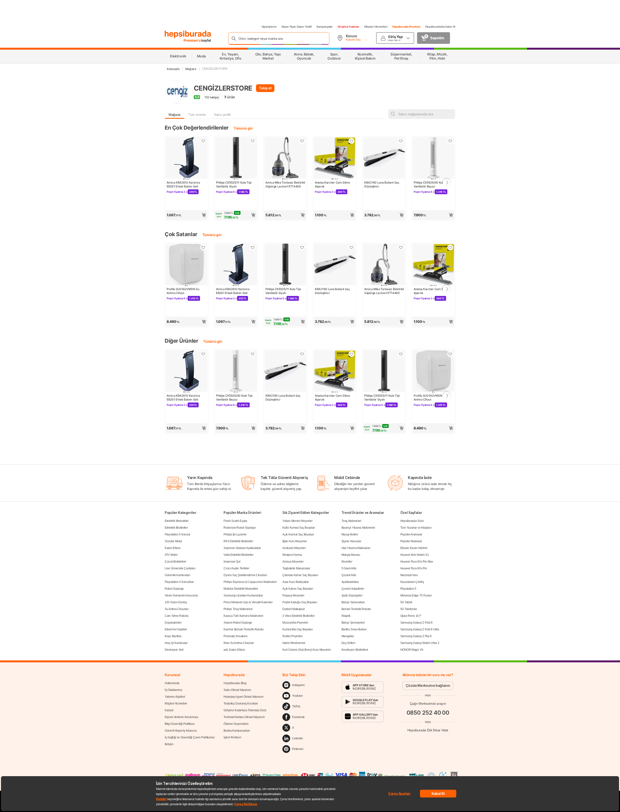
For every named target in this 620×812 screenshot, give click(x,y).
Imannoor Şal (232, 561)
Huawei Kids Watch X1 (414, 555)
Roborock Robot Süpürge (240, 527)
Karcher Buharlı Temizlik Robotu (244, 629)
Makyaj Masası (350, 555)
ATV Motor (171, 555)
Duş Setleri (348, 643)
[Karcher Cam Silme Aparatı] (335, 158)
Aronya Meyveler (293, 561)
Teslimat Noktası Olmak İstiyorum (244, 717)
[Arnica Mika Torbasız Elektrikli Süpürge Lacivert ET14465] (285, 158)
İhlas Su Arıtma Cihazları (239, 643)
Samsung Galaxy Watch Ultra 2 (419, 643)
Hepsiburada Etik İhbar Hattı (427, 730)
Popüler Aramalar (411, 534)
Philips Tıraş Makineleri (238, 609)
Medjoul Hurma (292, 555)
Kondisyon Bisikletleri (354, 649)
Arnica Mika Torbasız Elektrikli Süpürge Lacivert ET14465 (285, 184)
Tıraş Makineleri (351, 521)
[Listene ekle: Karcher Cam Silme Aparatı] (351, 141)
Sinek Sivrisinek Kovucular (181, 595)
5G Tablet (406, 602)
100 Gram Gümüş (176, 602)
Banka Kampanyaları (237, 730)
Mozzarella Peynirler (295, 622)
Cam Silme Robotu (176, 616)
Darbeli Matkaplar (293, 609)
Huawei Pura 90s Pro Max (416, 561)
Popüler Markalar (411, 541)
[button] (186, 215)
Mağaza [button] (174, 114)
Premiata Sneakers (236, 636)
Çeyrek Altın (348, 575)
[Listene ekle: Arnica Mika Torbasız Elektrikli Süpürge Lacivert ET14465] (302, 141)
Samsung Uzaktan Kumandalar (243, 595)
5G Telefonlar (408, 609)
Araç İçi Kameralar (176, 643)
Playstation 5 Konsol (177, 534)
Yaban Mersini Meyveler (297, 521)
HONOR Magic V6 (411, 649)
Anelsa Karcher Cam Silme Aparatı (333, 184)
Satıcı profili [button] (222, 114)
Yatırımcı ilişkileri (175, 696)
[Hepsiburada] (188, 34)
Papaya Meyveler (293, 595)
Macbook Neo (409, 575)
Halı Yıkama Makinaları (355, 548)
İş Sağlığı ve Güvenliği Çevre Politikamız (190, 737)
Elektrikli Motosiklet (176, 521)
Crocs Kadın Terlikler (236, 568)
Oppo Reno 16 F (410, 616)
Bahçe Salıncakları (353, 602)
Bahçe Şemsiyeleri (353, 622)
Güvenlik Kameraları (177, 575)
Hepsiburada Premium (406, 26)
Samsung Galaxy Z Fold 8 (416, 622)
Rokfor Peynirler (292, 636)
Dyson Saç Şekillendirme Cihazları (245, 575)
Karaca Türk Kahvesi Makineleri (243, 616)
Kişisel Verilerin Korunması (181, 717)
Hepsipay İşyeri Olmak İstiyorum (244, 696)
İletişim (169, 744)
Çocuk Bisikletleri (175, 561)
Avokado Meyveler (294, 548)
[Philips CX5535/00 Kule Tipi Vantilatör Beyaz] (433, 158)
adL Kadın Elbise (234, 649)
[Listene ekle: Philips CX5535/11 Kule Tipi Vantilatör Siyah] (253, 141)
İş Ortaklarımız (173, 690)
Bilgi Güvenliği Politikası (179, 724)
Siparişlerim (269, 26)
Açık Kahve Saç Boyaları (297, 588)
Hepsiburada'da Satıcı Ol (440, 26)
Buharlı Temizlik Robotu (356, 609)
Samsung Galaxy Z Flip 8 (416, 636)
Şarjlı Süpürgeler (352, 595)
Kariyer (169, 710)
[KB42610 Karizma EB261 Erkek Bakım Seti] (186, 158)
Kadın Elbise (172, 548)
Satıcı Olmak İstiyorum (237, 690)
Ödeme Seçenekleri (236, 724)
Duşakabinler (173, 622)
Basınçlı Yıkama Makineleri (358, 527)
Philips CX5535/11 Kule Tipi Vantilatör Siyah (234, 184)
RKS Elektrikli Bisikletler (238, 541)
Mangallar (347, 636)
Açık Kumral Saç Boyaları (298, 534)
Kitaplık (346, 616)
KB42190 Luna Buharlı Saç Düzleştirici (382, 184)
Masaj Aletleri (349, 534)
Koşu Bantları (173, 636)
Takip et (265, 88)
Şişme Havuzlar (351, 541)
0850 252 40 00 (428, 712)
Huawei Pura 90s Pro (413, 568)
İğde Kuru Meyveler (294, 541)
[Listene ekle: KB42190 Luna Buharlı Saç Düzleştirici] (401, 141)
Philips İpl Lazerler (235, 534)
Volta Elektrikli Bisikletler (239, 555)
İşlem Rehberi (232, 737)
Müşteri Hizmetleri (376, 26)
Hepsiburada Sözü (412, 521)
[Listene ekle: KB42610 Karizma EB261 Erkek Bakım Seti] (203, 141)
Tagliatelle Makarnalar (296, 568)
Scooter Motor (173, 541)
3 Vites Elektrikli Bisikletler (298, 616)
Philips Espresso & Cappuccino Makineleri (250, 582)
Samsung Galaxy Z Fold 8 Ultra (419, 629)
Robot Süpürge (174, 588)
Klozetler (346, 561)
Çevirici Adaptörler (352, 588)
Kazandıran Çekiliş (412, 582)
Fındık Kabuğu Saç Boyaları (299, 602)
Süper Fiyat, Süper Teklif (296, 26)
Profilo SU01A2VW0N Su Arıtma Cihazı (183, 291)
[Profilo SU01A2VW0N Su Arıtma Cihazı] (186, 265)
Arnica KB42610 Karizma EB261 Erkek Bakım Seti (184, 184)
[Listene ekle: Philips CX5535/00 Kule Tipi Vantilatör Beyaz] (450, 141)
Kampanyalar (325, 26)
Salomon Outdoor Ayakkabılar (242, 548)
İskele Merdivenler (293, 643)
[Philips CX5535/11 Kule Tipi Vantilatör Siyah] (236, 158)
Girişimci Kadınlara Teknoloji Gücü (245, 710)
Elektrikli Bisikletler (176, 527)
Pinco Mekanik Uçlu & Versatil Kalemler (248, 602)
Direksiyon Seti (174, 649)
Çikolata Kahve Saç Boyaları (300, 575)
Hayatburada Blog (235, 683)
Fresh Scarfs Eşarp (235, 521)
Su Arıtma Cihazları (176, 609)
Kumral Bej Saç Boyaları (297, 629)
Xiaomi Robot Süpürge (238, 622)
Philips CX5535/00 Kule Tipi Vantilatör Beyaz (432, 184)
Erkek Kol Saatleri (176, 629)
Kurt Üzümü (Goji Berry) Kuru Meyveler (306, 649)
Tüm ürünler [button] (197, 114)
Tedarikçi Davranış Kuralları (241, 703)
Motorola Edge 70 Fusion (416, 595)
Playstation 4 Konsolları (179, 582)
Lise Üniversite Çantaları (180, 568)
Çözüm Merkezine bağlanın (428, 685)
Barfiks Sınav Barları (354, 629)
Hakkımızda (172, 683)
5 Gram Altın (348, 568)
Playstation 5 (408, 588)
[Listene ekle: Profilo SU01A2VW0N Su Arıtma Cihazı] (203, 247)
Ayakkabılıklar (350, 582)
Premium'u (193, 40)
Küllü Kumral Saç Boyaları (298, 527)
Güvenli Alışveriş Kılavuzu (181, 730)
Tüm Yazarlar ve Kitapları (416, 527)
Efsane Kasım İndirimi (413, 548)
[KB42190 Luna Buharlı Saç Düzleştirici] (384, 158)
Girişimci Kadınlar (348, 26)
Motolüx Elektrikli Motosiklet (241, 588)
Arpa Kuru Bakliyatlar (295, 582)
